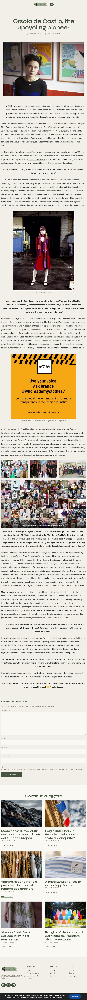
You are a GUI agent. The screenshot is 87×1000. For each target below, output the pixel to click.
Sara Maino (32, 152)
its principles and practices (60, 163)
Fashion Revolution (36, 159)
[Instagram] (3, 985)
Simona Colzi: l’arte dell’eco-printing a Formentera (15, 936)
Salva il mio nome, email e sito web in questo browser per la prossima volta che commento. (42, 769)
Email (4, 747)
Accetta (75, 996)
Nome (4, 738)
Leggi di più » (7, 845)
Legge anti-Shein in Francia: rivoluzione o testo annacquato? (61, 834)
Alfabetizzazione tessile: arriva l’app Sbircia (63, 883)
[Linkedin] (13, 985)
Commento (6, 710)
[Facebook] (8, 985)
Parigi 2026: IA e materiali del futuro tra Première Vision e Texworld (64, 936)
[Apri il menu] (52, 4)
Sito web (5, 756)
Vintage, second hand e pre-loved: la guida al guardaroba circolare (19, 885)
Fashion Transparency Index (30, 440)
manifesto (15, 348)
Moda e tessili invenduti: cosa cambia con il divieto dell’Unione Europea (21, 834)
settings (62, 997)
